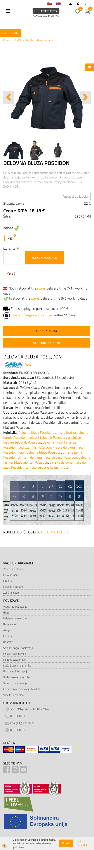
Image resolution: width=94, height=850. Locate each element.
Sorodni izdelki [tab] (46, 342)
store (41, 288)
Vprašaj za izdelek (76, 196)
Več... (28, 364)
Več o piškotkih (82, 843)
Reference (9, 624)
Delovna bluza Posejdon (35, 432)
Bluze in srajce (45, 40)
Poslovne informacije (15, 671)
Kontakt (8, 642)
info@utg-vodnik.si (22, 723)
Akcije (6, 630)
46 (10, 238)
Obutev (7, 581)
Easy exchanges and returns (31, 315)
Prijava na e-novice (14, 653)
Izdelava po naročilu (15, 618)
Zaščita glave (11, 592)
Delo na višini (11, 575)
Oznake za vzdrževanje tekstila (21, 689)
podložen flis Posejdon (34, 447)
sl (51, 4)
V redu (66, 843)
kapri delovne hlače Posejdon (39, 452)
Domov (7, 40)
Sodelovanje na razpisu (17, 677)
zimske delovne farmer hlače (47, 467)
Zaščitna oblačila (24, 40)
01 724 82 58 (18, 716)
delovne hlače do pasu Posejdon (53, 457)
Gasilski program (13, 586)
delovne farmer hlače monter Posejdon (46, 460)
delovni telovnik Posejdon (47, 437)
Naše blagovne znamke (17, 665)
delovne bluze (54, 532)
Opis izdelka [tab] (46, 330)
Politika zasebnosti (14, 659)
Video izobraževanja (15, 606)
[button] (85, 97)
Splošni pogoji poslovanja (18, 648)
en (60, 4)
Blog (6, 612)
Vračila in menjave (14, 695)
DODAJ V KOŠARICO (44, 257)
